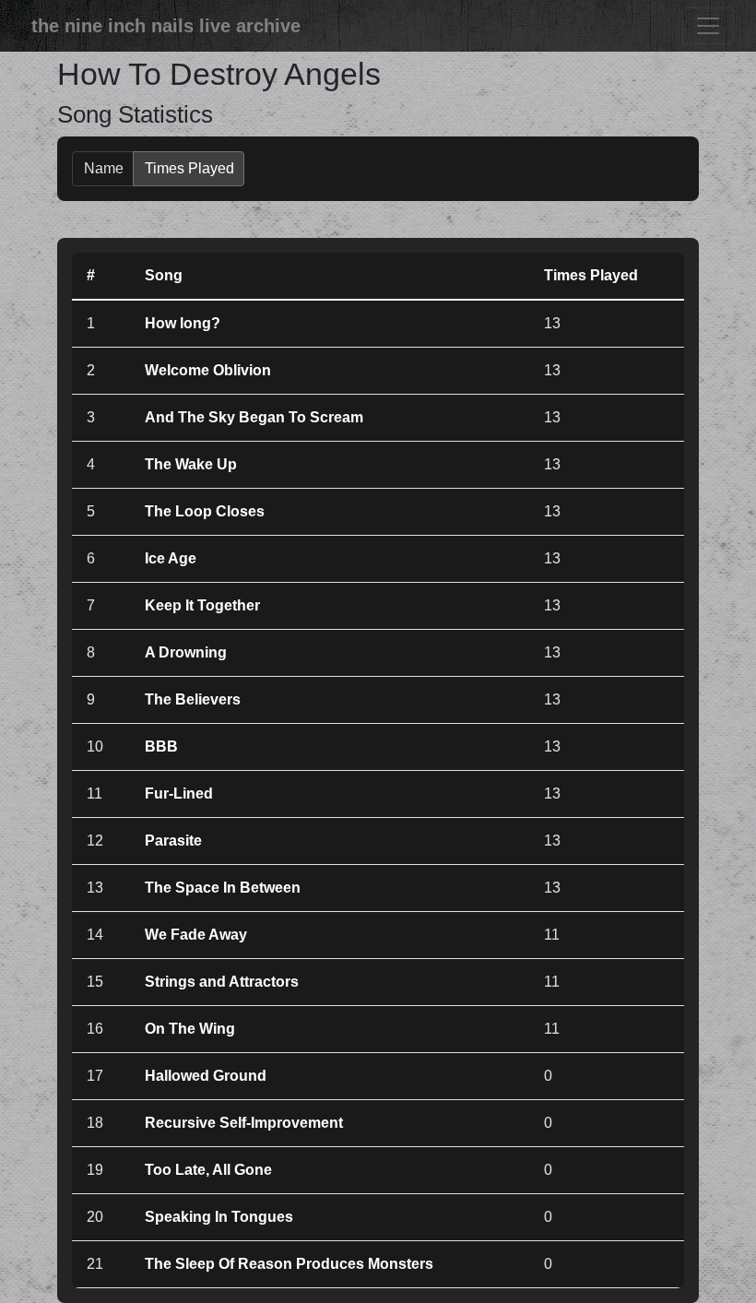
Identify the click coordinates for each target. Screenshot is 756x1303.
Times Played (189, 168)
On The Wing (190, 1028)
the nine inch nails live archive (166, 26)
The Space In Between (223, 887)
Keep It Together (202, 605)
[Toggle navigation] (708, 25)
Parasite (173, 840)
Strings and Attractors (222, 981)
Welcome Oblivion (208, 370)
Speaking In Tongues (219, 1217)
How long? (182, 323)
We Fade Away (196, 934)
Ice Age (170, 558)
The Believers (193, 699)
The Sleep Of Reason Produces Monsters (289, 1264)
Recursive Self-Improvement (244, 1123)
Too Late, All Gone (208, 1170)
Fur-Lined (179, 793)
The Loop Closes (205, 511)
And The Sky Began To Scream (254, 417)
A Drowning (186, 652)
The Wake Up (191, 464)
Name (104, 168)
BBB (161, 746)
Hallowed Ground (205, 1076)
